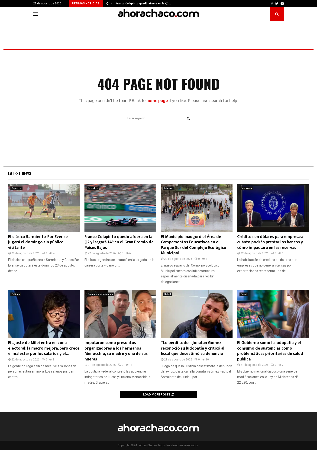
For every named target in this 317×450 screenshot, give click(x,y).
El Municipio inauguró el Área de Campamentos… (148, 3)
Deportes (16, 188)
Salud (167, 294)
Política (16, 294)
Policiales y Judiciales (100, 294)
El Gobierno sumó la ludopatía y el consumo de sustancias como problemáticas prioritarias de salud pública (270, 351)
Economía (246, 188)
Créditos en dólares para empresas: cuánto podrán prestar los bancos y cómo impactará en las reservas (270, 242)
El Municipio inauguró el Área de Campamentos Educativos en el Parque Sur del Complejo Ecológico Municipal (193, 245)
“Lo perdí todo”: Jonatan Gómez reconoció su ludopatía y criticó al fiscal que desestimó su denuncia (192, 348)
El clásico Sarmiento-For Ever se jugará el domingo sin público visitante (38, 242)
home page (157, 100)
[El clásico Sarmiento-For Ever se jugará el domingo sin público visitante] (44, 208)
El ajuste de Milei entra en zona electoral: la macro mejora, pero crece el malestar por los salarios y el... (44, 348)
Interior (168, 188)
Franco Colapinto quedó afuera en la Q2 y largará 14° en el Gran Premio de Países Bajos (119, 242)
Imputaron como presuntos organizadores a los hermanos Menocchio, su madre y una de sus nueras (116, 351)
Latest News (19, 173)
